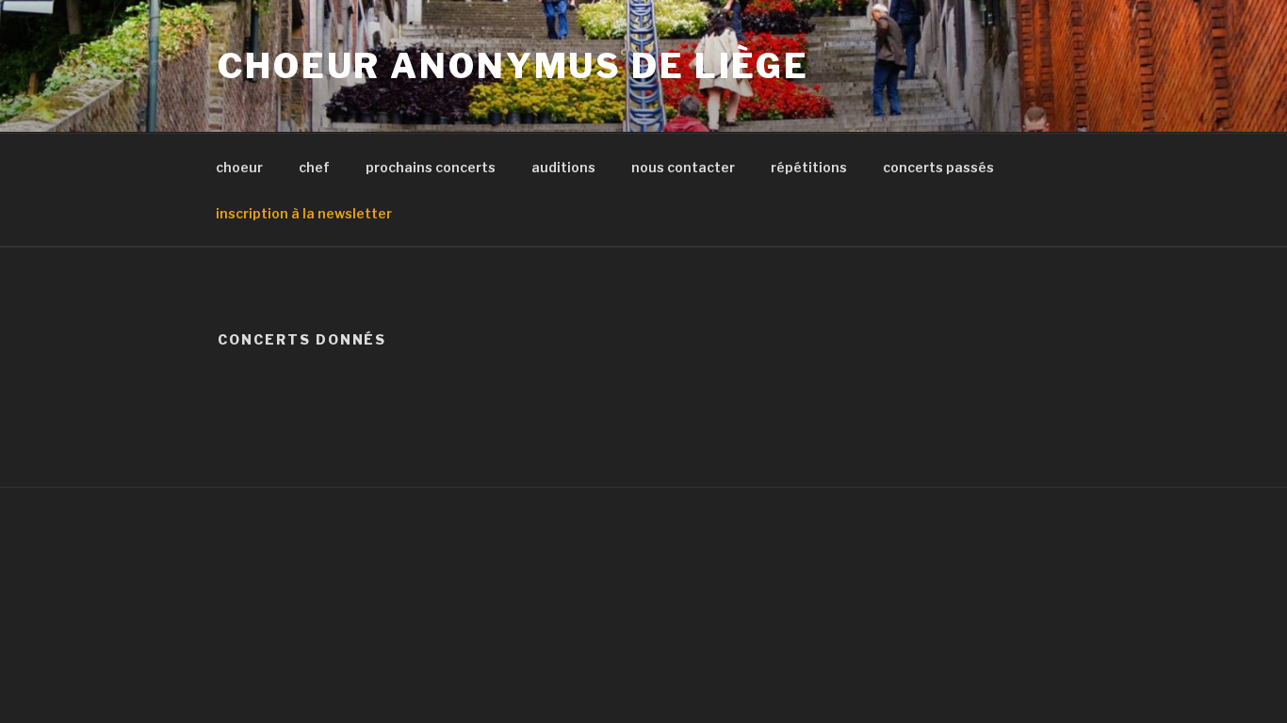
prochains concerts (431, 167)
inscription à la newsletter (304, 213)
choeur (239, 167)
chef (314, 167)
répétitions (809, 167)
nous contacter (683, 167)
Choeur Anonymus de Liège (513, 66)
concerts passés (938, 167)
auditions (563, 167)
